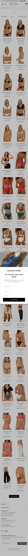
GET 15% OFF (14, 299)
